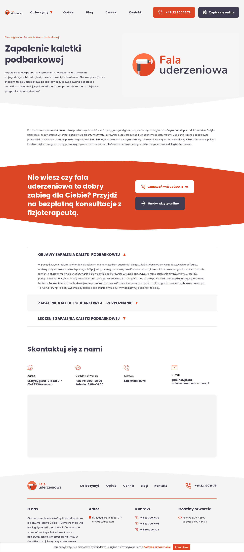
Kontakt (135, 12)
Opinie (68, 12)
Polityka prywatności (157, 547)
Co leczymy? (90, 486)
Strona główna (13, 37)
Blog (89, 12)
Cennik (110, 12)
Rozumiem (181, 547)
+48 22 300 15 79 (135, 381)
